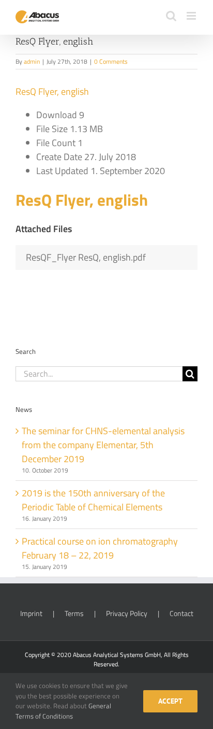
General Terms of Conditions (63, 711)
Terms (74, 613)
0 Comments (111, 61)
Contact (181, 613)
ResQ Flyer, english (52, 91)
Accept (170, 701)
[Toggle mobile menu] (192, 15)
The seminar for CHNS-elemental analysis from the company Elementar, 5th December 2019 (103, 445)
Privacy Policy (126, 613)
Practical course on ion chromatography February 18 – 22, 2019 (100, 548)
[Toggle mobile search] (171, 15)
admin (32, 61)
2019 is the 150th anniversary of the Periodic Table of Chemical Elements (93, 500)
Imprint (31, 613)
